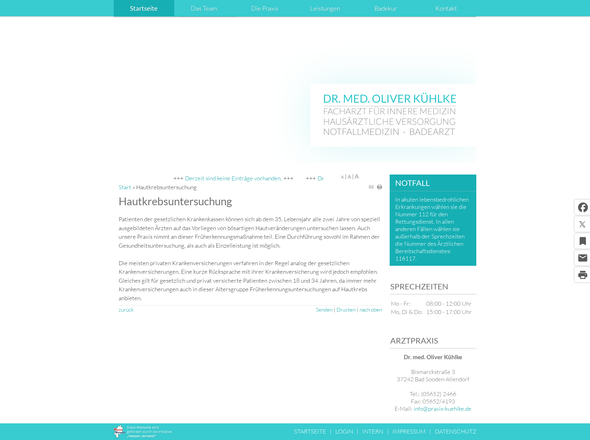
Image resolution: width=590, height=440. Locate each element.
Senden (324, 309)
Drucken (346, 309)
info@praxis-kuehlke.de (442, 408)
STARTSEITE (310, 431)
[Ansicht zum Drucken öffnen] (379, 187)
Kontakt (446, 8)
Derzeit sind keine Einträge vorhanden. (227, 178)
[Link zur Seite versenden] (370, 187)
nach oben (371, 309)
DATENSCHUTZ (455, 431)
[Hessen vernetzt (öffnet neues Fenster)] (143, 436)
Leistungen (325, 8)
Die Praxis (264, 8)
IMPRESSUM (409, 431)
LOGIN (344, 431)
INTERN (372, 431)
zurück (126, 309)
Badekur (385, 8)
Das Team (204, 8)
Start (125, 187)
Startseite (144, 8)
